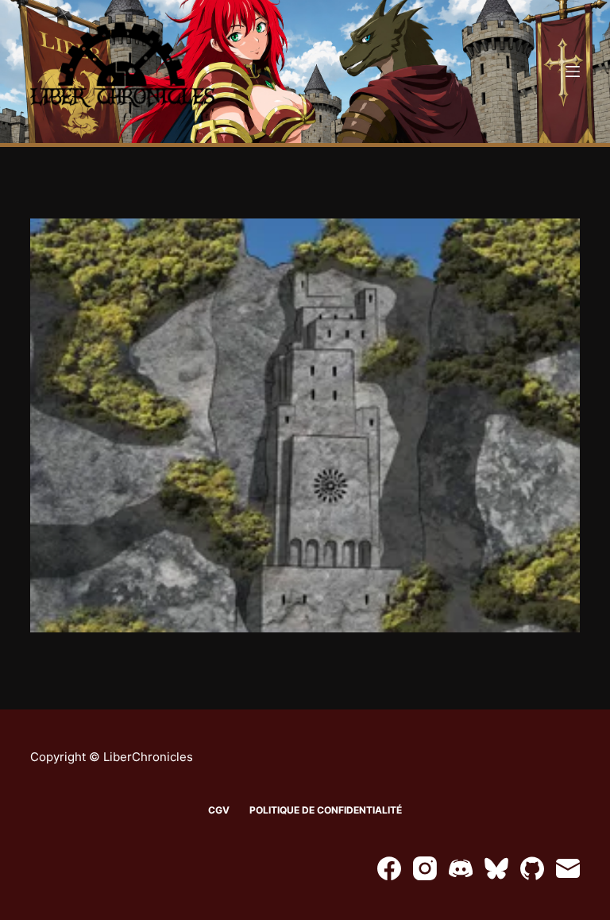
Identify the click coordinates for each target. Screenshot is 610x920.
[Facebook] (389, 868)
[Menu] (573, 71)
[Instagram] (425, 868)
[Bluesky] (496, 868)
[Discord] (461, 868)
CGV (219, 810)
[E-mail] (568, 868)
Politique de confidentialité (325, 810)
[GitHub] (532, 868)
